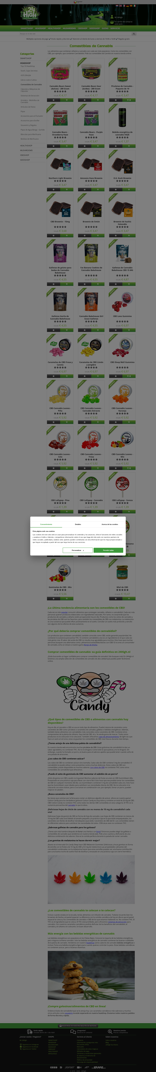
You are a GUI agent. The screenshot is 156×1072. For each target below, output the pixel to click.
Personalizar (76, 550)
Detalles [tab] (78, 524)
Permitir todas (108, 550)
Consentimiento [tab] (46, 524)
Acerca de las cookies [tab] (110, 524)
